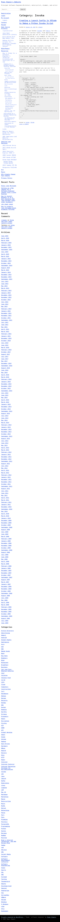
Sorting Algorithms (9, 69)
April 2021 (5, 329)
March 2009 (5, 536)
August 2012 (5, 463)
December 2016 (6, 363)
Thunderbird (5, 881)
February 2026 (6, 242)
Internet (4, 762)
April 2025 (5, 254)
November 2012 (6, 459)
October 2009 (6, 525)
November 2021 (6, 315)
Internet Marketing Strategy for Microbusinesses (8, 768)
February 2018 (6, 350)
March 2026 (5, 240)
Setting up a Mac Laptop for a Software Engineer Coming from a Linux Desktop (8, 191)
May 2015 (4, 397)
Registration (6, 13)
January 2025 (6, 258)
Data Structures (9, 84)
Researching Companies (10, 121)
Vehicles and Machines (6, 142)
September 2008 (6, 550)
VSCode (32, 122)
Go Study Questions (9, 76)
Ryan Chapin (51, 917)
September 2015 (6, 391)
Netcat (3, 808)
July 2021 (4, 322)
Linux (6, 85)
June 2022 (4, 304)
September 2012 (6, 461)
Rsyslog (4, 837)
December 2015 (6, 384)
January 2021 (6, 336)
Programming (5, 826)
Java (2, 776)
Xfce (2, 909)
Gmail (3, 734)
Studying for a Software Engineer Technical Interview (9, 65)
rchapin (40, 27)
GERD (2, 728)
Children (4, 675)
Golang (3, 739)
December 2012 (6, 457)
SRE (2, 874)
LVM (2, 790)
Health (3, 750)
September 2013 (6, 436)
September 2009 (6, 527)
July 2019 (4, 343)
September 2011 (6, 486)
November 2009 (6, 523)
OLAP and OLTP (8, 103)
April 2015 (5, 400)
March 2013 (5, 450)
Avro (2, 644)
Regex (6, 90)
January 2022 (6, 311)
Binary (6, 79)
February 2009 (6, 539)
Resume (3, 25)
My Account (5, 18)
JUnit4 (3, 778)
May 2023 (4, 286)
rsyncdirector (8, 31)
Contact (4, 22)
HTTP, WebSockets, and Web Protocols (10, 98)
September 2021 (6, 320)
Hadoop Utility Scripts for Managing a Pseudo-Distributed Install (10, 43)
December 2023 (6, 274)
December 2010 (6, 507)
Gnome (3, 737)
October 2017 (6, 352)
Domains (4, 709)
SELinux (4, 850)
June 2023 (4, 284)
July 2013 (4, 441)
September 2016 (6, 365)
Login (3, 15)
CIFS (2, 682)
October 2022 (6, 299)
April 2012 (5, 470)
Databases (4, 693)
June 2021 (4, 324)
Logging (4, 787)
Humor (3, 759)
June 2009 (4, 534)
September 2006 (6, 593)
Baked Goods (5, 651)
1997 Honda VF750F (9, 157)
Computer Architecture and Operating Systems (10, 82)
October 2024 (6, 263)
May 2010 (4, 511)
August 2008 (5, 552)
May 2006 (4, 600)
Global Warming (6, 732)
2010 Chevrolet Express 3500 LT (8, 152)
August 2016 (5, 368)
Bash (2, 653)
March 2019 (5, 347)
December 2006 (6, 586)
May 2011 (4, 495)
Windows (4, 902)
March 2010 (5, 516)
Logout (5, 20)
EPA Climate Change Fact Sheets (8, 175)
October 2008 (6, 548)
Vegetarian (5, 890)
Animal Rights (6, 640)
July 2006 (4, 598)
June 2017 (4, 359)
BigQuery (4, 658)
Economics (4, 716)
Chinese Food (6, 678)
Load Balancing (8, 100)
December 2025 (6, 247)
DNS (2, 705)
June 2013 (4, 443)
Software (4, 856)
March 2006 (5, 605)
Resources (4, 51)
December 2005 (6, 609)
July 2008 (4, 554)
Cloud (3, 684)
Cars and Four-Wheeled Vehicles (7, 670)
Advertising (5, 633)
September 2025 (6, 249)
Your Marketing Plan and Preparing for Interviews (10, 118)
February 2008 (6, 566)
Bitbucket (4, 662)
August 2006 (5, 595)
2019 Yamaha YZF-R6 (10, 165)
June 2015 (4, 395)
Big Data (4, 656)
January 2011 (6, 504)
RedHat (3, 835)
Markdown (4, 794)
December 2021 (6, 313)
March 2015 (5, 402)
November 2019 (6, 338)
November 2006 (6, 589)
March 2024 (5, 270)
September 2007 (6, 577)
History (4, 753)
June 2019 (4, 345)
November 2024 (6, 261)
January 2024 (6, 272)
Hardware (4, 746)
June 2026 (4, 236)
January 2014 (6, 427)
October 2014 (6, 409)
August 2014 (5, 413)
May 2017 (4, 361)
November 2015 (6, 386)
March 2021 (5, 331)
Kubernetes (5, 783)
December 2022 (6, 295)
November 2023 (6, 277)
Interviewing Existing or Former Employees (10, 126)
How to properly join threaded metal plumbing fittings (8, 208)
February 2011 (6, 502)
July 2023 (4, 281)
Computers (4, 687)
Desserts (4, 700)
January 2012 (6, 477)
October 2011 (6, 484)
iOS (2, 774)
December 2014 (6, 406)
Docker (3, 707)
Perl (2, 815)
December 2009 (6, 520)
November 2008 (6, 545)
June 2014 (4, 418)
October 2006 (6, 591)
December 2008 (6, 543)
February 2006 (6, 607)
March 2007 (5, 582)
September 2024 (6, 265)
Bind (2, 660)
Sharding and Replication (11, 104)
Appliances (5, 642)
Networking (7, 87)
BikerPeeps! (5, 48)
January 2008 (6, 568)
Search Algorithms (9, 71)
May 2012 (4, 468)
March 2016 (5, 377)
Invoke (39, 31)
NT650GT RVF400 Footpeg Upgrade (8, 162)
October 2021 (6, 318)
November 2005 (6, 611)
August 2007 (5, 579)
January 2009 (6, 541)
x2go (2, 906)
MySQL (3, 806)
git (2, 730)
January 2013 (6, 454)
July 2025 (4, 252)
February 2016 (6, 379)
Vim (2, 893)
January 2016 (6, 381)
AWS (2, 649)
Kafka (3, 781)
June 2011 (4, 493)
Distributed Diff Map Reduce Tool (9, 37)
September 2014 (6, 411)
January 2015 (6, 404)
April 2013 (5, 447)
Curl (2, 691)
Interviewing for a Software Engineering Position (10, 115)
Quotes (3, 831)
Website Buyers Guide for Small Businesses (8, 133)
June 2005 (4, 623)
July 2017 (4, 356)
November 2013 (6, 431)
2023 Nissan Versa (9, 145)
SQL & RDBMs (8, 95)
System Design (8, 96)
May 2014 (4, 420)
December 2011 (6, 479)
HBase (3, 748)
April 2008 (5, 561)
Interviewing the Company (9, 124)
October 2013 (6, 434)
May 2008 (4, 559)
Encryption (5, 721)
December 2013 (6, 429)
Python (3, 828)
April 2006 (5, 602)
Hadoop (3, 741)
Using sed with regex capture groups (7, 221)
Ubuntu (3, 883)
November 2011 (6, 482)
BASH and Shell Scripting (8, 73)
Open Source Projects (5, 27)
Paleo (3, 812)
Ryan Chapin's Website (11, 2)
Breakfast (4, 665)
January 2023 (6, 293)
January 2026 (6, 245)
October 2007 (6, 575)
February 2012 (6, 475)
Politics (4, 822)
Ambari (3, 635)
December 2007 (6, 570)
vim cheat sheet (7, 204)
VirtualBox (5, 895)
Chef (2, 673)
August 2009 (5, 529)
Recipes (4, 833)
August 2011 (5, 488)
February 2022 (6, 309)
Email (3, 718)
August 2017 (5, 354)
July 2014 (4, 416)
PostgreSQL (5, 824)
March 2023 (5, 288)
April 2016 (5, 375)
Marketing (4, 797)
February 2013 (6, 452)
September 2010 (6, 509)
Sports (3, 870)
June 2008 (4, 557)
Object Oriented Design (11, 89)
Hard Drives (5, 744)
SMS (2, 852)
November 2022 (6, 297)
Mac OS (3, 792)
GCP (2, 725)
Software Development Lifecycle (5, 860)
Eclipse (4, 714)
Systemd (4, 877)
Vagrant (4, 888)
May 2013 (4, 445)
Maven (3, 799)
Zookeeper (4, 911)
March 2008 (5, 564)
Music (3, 172)
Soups (3, 868)
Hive (2, 755)
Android (4, 637)
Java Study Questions (10, 78)
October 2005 (6, 614)
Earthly (4, 712)
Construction (6, 689)
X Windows (4, 904)
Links (4, 129)
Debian (3, 696)
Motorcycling (6, 801)
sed (2, 847)
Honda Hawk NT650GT (10, 160)
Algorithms (7, 68)
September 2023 (6, 279)
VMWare (3, 897)
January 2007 (6, 584)
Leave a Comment (24, 124)
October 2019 (6, 340)
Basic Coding (8, 75)
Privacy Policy (6, 178)
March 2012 (5, 472)
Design (3, 698)
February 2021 (6, 334)
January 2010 (6, 518)
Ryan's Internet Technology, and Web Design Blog (8, 841)
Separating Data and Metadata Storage (9, 106)
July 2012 (4, 466)
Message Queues (8, 101)
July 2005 (4, 620)
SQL (2, 872)
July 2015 (4, 393)
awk (2, 646)
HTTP (2, 757)
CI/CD (3, 680)
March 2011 (5, 500)
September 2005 (6, 616)
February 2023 (6, 290)
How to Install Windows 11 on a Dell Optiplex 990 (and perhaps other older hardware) (8, 199)
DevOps (3, 703)
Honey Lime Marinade (8, 186)
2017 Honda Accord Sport (9, 148)
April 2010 (5, 513)
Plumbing (4, 819)
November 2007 (6, 573)
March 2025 (5, 256)
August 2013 (5, 438)
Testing (4, 879)
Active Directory (7, 631)
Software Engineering (5, 864)
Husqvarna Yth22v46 (10, 167)
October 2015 (6, 388)
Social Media (6, 854)
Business (4, 667)
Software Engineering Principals (10, 93)
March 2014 (5, 422)
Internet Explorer (8, 764)
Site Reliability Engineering (9, 109)
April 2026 (5, 238)
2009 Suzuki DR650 (9, 155)
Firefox (4, 723)
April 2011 (5, 497)
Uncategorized (6, 886)
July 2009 (4, 532)
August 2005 (5, 618)
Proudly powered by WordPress (12, 917)
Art (2, 169)
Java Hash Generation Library (10, 33)
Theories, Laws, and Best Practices (10, 111)
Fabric (48, 31)
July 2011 (4, 491)
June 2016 (4, 370)
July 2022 (4, 302)
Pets (2, 817)
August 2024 (5, 268)
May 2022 (4, 306)
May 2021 (4, 327)
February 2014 (6, 425)
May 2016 (4, 372)
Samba (3, 845)
